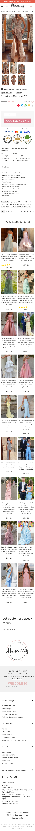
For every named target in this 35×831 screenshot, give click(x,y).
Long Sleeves (17, 204)
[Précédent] (30, 11)
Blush (20, 202)
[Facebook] (3, 777)
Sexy (7, 207)
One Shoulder (27, 204)
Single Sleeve (15, 207)
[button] (6, 265)
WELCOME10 (17, 683)
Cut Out (26, 202)
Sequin (3, 207)
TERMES (23, 826)
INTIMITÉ (29, 826)
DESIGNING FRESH (17, 829)
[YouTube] (16, 777)
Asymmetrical (14, 202)
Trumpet (28, 207)
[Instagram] (7, 777)
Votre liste (26, 101)
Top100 (22, 207)
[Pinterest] (12, 777)
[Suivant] (32, 11)
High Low (9, 204)
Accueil (3, 11)
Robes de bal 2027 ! (13, 11)
